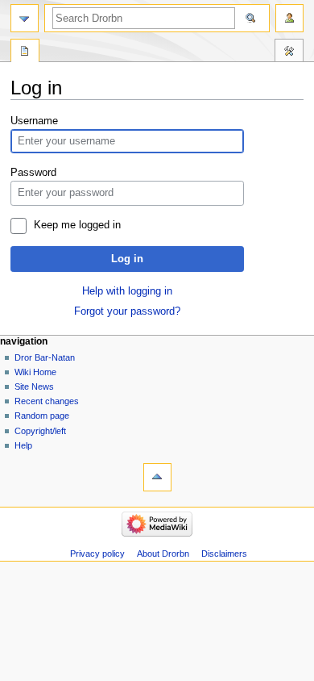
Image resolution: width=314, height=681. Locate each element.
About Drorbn (163, 553)
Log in (127, 259)
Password (33, 172)
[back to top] (157, 477)
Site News (34, 386)
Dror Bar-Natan (44, 357)
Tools (289, 52)
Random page (41, 415)
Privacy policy (97, 553)
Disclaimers (224, 553)
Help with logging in (127, 291)
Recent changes (46, 401)
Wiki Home (35, 372)
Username (34, 121)
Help (23, 445)
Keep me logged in (77, 225)
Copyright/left (40, 431)
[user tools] (289, 18)
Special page (25, 52)
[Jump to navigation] (24, 18)
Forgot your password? (127, 311)
